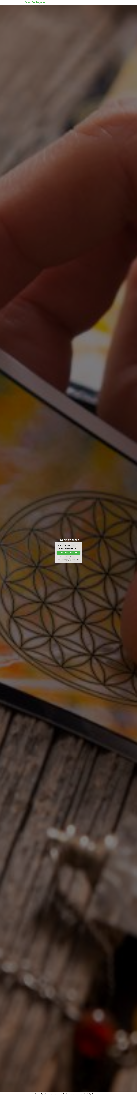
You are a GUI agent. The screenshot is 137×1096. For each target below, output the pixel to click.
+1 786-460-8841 (69, 552)
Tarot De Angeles (34, 2)
